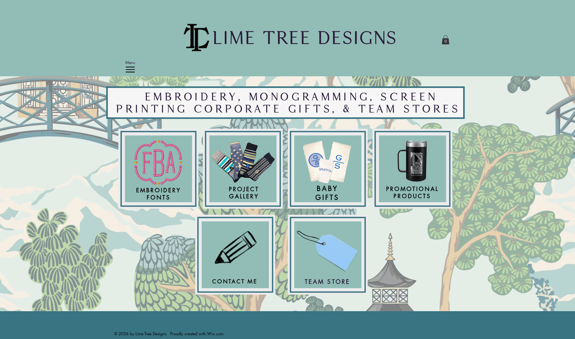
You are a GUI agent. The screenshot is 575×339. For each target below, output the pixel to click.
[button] (445, 39)
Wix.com (215, 333)
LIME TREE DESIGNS (304, 37)
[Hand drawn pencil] (236, 248)
